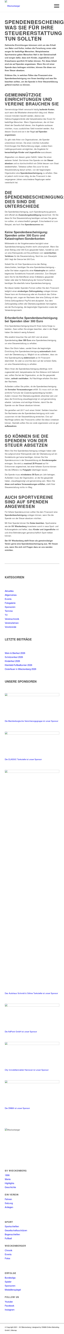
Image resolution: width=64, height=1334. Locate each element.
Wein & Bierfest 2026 (15, 653)
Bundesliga (10, 1277)
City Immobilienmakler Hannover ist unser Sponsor (27, 1069)
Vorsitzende (10, 626)
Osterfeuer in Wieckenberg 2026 (20, 668)
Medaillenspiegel (13, 1289)
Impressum (31, 1330)
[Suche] (48, 6)
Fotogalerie (10, 602)
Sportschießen (12, 1226)
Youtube (9, 1301)
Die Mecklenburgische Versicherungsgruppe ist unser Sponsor (31, 721)
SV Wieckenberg (25, 1327)
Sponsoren (10, 606)
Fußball (8, 1238)
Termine (9, 610)
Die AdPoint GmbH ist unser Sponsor (21, 1031)
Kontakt (38, 1330)
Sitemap (14, 1330)
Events (8, 598)
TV (6, 614)
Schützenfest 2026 (14, 656)
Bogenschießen (12, 1234)
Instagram (10, 1309)
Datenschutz (21, 1330)
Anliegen (9, 1207)
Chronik (8, 1250)
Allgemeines (11, 594)
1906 (7, 1175)
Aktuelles (9, 590)
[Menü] (55, 6)
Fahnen (8, 1199)
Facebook (9, 1305)
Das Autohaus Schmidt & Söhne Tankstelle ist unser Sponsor (31, 993)
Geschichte (10, 1187)
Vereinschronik (12, 618)
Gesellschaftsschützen (16, 1230)
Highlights (9, 1183)
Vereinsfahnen (12, 622)
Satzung (9, 1203)
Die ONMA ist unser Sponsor (17, 1108)
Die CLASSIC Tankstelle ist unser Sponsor (23, 759)
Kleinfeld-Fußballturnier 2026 (18, 664)
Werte (8, 1179)
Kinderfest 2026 (12, 660)
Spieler (8, 1281)
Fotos (7, 1258)
